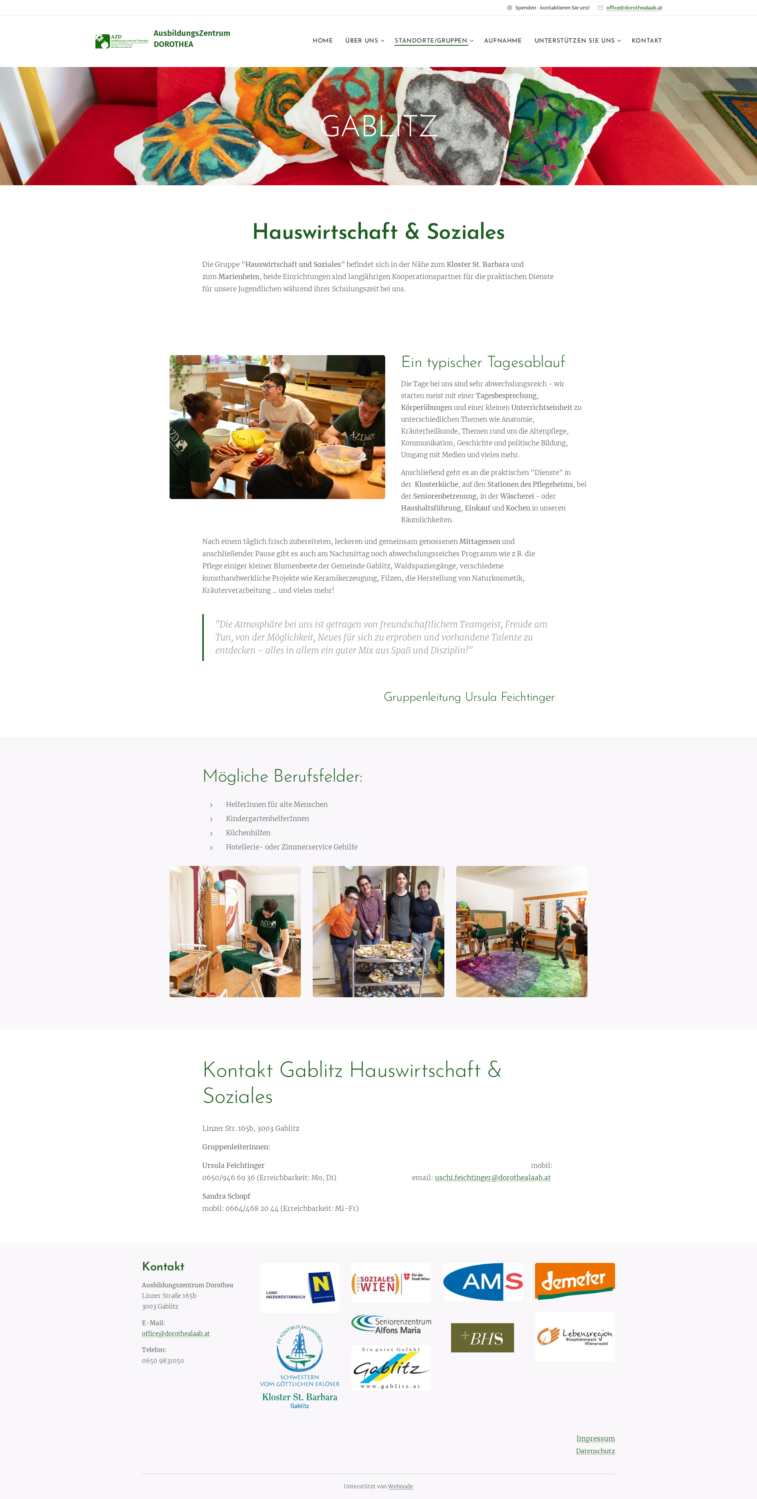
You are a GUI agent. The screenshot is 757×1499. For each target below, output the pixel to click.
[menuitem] (325, 41)
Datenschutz (595, 1451)
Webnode (400, 1486)
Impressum (595, 1438)
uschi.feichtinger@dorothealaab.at (493, 1177)
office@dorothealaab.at (634, 7)
